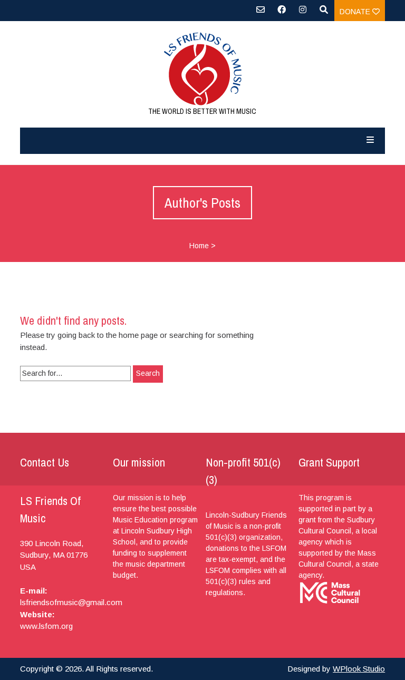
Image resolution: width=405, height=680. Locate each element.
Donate (356, 11)
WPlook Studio (359, 668)
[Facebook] (281, 13)
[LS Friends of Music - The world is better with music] (202, 69)
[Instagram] (302, 13)
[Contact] (260, 13)
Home (199, 245)
